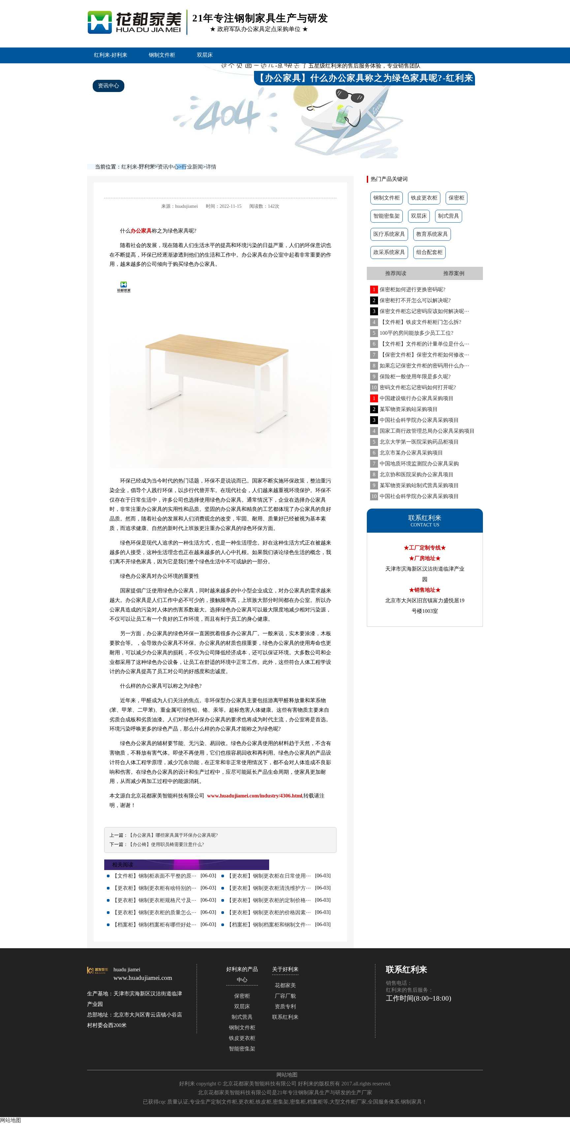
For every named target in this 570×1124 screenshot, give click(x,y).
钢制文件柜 (162, 55)
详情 (211, 167)
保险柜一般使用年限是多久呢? (412, 376)
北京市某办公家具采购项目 (408, 452)
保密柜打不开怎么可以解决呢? (412, 300)
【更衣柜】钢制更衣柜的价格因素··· (269, 912)
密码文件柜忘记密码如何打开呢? (413, 387)
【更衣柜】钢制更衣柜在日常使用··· (269, 876)
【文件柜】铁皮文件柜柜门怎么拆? (417, 322)
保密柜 (456, 198)
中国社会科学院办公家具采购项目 (416, 420)
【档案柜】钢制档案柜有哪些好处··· (154, 924)
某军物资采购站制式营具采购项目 (416, 485)
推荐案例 (453, 273)
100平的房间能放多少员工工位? (413, 333)
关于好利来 (154, 85)
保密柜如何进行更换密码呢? (409, 289)
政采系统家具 (389, 252)
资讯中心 (108, 85)
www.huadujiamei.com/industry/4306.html (254, 795)
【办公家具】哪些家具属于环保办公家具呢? (173, 835)
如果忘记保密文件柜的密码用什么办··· (421, 365)
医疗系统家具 (389, 234)
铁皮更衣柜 (424, 198)
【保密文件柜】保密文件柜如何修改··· (421, 355)
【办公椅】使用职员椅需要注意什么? (166, 844)
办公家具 (141, 231)
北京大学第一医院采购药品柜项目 (416, 442)
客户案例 (220, 70)
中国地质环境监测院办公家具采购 (416, 463)
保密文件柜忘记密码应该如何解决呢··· (421, 311)
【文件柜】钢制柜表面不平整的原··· (154, 876)
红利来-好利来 (110, 55)
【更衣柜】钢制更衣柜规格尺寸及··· (154, 900)
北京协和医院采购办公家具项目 (413, 474)
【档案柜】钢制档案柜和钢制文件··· (269, 924)
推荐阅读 (395, 273)
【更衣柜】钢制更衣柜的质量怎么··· (154, 912)
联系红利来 (285, 1017)
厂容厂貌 (285, 996)
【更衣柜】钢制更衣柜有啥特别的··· (154, 888)
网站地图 (287, 1074)
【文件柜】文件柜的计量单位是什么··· (421, 344)
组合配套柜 (429, 252)
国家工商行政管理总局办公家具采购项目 (424, 431)
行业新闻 (192, 167)
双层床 (205, 55)
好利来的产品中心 (167, 70)
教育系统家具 (432, 234)
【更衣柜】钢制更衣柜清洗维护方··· (269, 888)
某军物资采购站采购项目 (405, 409)
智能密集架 (111, 70)
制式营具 (448, 216)
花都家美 (285, 985)
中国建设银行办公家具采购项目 (413, 398)
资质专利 (285, 1006)
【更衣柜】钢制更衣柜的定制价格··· (269, 900)
